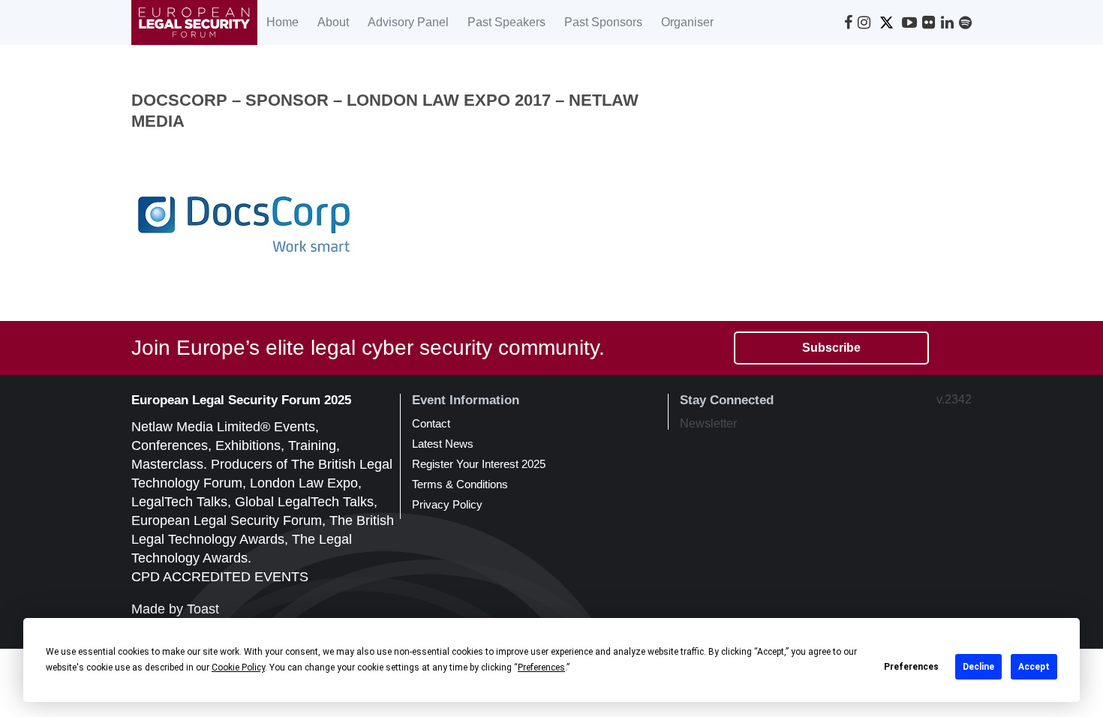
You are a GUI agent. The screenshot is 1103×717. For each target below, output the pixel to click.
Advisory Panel (408, 22)
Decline (978, 667)
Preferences (911, 667)
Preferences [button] (541, 667)
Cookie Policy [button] (238, 667)
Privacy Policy (447, 504)
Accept (1034, 667)
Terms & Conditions (460, 484)
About (333, 22)
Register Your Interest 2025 (478, 464)
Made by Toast (175, 609)
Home (282, 22)
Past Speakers (506, 22)
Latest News (442, 443)
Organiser (687, 22)
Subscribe (831, 347)
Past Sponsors (603, 22)
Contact (431, 423)
